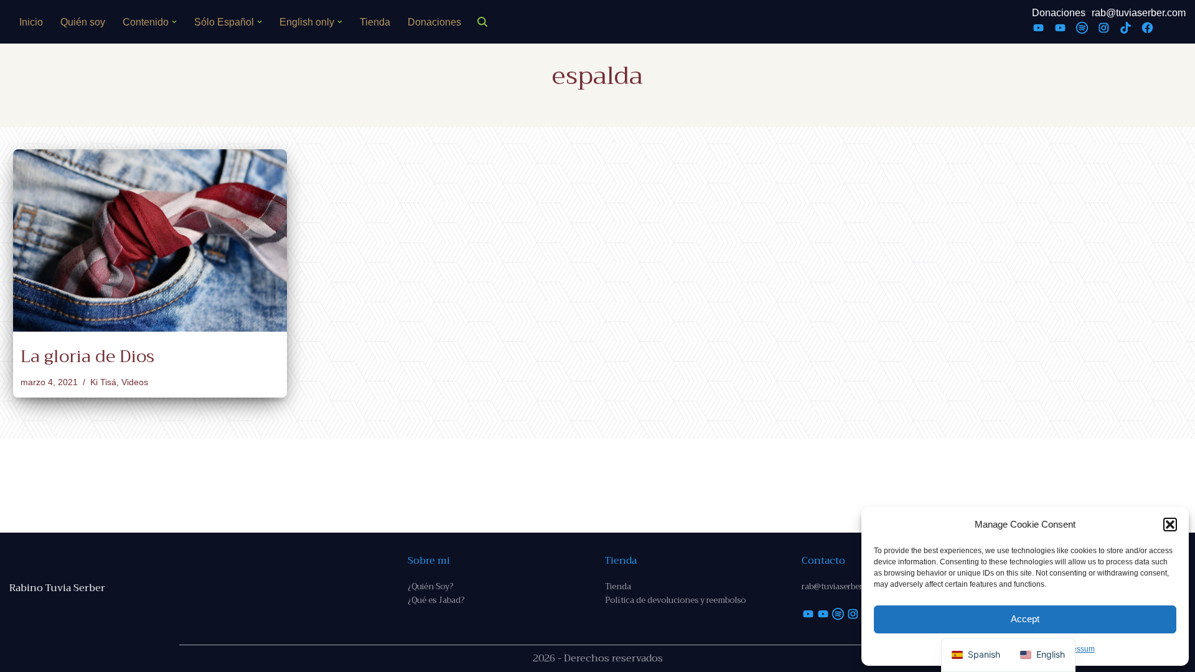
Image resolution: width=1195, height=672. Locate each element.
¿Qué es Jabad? (436, 600)
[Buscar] (482, 22)
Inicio (31, 22)
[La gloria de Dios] (150, 240)
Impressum (1076, 649)
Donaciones (434, 22)
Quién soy (82, 22)
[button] (1170, 524)
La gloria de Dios (87, 356)
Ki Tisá (103, 382)
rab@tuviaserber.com (1139, 12)
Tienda (375, 22)
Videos (134, 382)
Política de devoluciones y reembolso (675, 600)
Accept (1025, 619)
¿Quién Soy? (430, 586)
